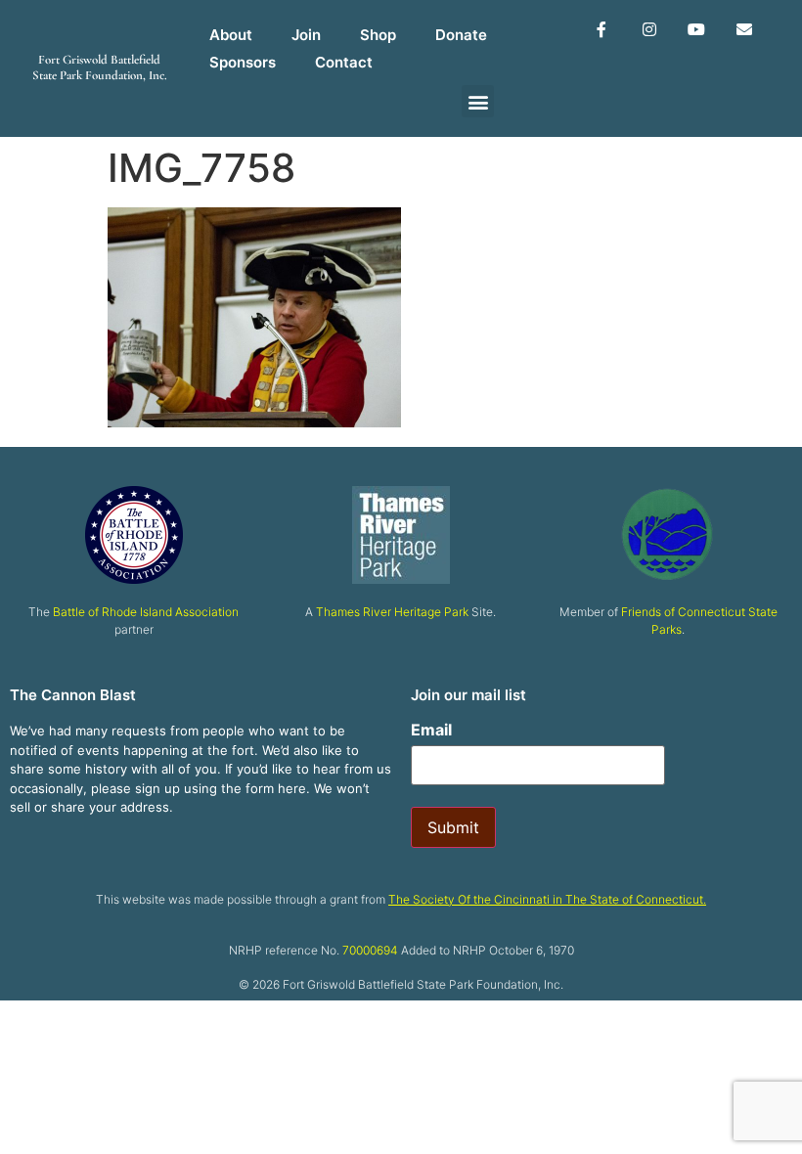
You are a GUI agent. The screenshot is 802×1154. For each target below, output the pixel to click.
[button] (478, 101)
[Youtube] (697, 30)
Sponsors (242, 62)
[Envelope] (745, 30)
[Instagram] (649, 30)
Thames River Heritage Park (392, 611)
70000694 (370, 950)
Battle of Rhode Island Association (146, 611)
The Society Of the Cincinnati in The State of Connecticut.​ (547, 899)
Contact (344, 62)
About (230, 34)
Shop (378, 34)
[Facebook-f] (601, 30)
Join (306, 34)
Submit (453, 827)
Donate (461, 34)
